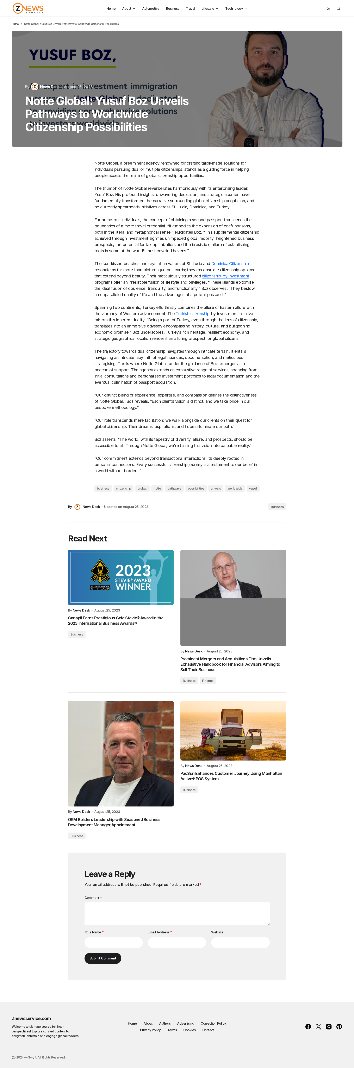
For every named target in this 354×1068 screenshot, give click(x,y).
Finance (207, 681)
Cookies (189, 1030)
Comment (93, 898)
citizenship (123, 488)
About (148, 1023)
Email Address (160, 932)
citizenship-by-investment (225, 276)
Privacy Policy (150, 1030)
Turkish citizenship (193, 313)
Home (15, 23)
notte (157, 488)
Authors (165, 1023)
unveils (216, 488)
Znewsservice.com (31, 1018)
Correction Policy (213, 1023)
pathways (174, 488)
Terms (172, 1030)
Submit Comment (102, 958)
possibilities (196, 488)
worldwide (235, 488)
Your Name (94, 932)
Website (217, 932)
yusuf (253, 488)
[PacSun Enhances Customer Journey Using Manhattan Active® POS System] (233, 731)
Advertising (185, 1023)
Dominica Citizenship (230, 263)
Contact (208, 1030)
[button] (328, 8)
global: (142, 488)
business (103, 488)
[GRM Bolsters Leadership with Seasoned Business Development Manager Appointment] (121, 753)
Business (277, 507)
